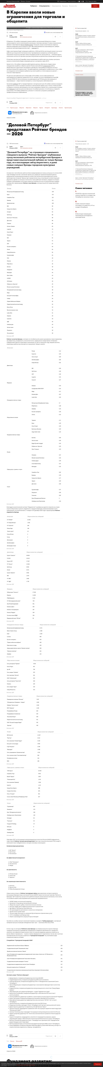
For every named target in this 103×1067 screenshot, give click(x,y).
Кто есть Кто (73, 6)
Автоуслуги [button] (10, 347)
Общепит (35, 108)
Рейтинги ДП (19, 1041)
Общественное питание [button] (13, 660)
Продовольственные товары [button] (14, 696)
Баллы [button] (53, 188)
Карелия (41, 108)
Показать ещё (79, 70)
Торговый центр (68, 108)
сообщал (15, 84)
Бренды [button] (9, 188)
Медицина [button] (9, 589)
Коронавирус (54, 108)
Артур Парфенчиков (27, 44)
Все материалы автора (26, 37)
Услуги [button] (9, 803)
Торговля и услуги (14, 108)
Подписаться (63, 1)
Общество (21, 108)
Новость (61, 108)
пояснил (34, 48)
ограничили (46, 66)
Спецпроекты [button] (44, 6)
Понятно (97, 1064)
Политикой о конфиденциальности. (26, 1065)
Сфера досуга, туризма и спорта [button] (15, 767)
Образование (28, 108)
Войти (95, 6)
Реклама (65, 6)
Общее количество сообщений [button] (35, 516)
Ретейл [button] (9, 731)
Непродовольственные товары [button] (15, 624)
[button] (45, 348)
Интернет (47, 108)
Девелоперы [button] (10, 552)
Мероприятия (56, 6)
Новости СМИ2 (11, 117)
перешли (12, 89)
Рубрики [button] (33, 6)
